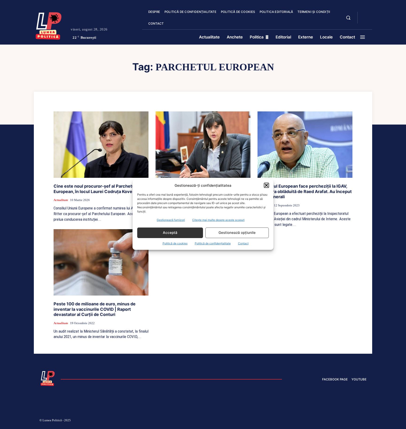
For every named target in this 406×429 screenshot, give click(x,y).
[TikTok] (320, 421)
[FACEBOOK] (365, 15)
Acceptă (170, 232)
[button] (266, 185)
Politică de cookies (175, 243)
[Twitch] (331, 421)
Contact (243, 243)
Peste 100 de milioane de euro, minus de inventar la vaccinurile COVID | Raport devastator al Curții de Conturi (95, 309)
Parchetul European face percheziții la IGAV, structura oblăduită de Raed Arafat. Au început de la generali (305, 191)
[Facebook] (297, 421)
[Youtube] (364, 421)
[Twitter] (342, 421)
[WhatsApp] (353, 421)
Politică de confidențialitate (213, 243)
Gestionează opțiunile (237, 232)
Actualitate (61, 200)
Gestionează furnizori (171, 220)
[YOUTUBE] (365, 20)
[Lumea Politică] (49, 25)
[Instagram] (308, 421)
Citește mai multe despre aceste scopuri (218, 220)
